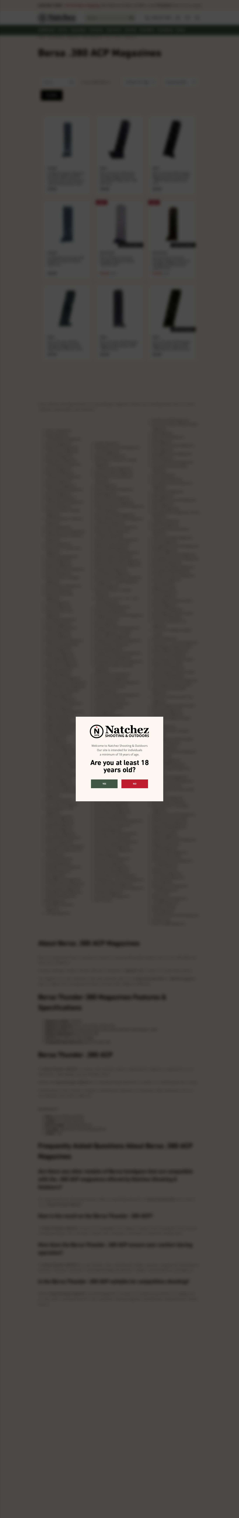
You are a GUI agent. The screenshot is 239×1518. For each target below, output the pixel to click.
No (134, 783)
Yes (104, 783)
